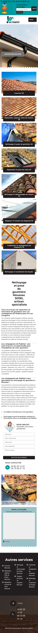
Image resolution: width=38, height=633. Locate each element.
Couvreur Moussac (7, 567)
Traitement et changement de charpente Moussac (32, 570)
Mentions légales (27, 628)
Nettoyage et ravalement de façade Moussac (32, 583)
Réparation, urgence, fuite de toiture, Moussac (7, 575)
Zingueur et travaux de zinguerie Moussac (20, 580)
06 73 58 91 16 (23, 1)
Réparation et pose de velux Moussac (7, 585)
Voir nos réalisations (13, 54)
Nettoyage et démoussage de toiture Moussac (20, 569)
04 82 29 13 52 (9, 1)
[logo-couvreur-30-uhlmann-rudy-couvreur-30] (13, 19)
